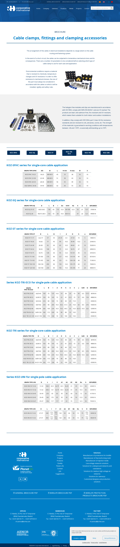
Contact (60, 469)
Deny (94, 538)
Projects (60, 458)
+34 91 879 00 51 (31, 519)
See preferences (110, 538)
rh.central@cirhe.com (22, 522)
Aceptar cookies (79, 538)
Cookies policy (86, 542)
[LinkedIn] (108, 1)
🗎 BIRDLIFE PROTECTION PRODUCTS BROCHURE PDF (95, 494)
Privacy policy (94, 542)
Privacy (65, 545)
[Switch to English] (104, 2)
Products (60, 461)
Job (60, 471)
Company (60, 455)
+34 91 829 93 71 (18, 519)
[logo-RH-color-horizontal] (19, 8)
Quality (59, 463)
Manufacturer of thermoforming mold (97, 458)
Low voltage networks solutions (97, 463)
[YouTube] (111, 1)
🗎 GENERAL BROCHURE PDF (25, 493)
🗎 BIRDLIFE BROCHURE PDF (60, 493)
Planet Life (60, 466)
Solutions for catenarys (97, 476)
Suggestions (60, 474)
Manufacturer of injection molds (97, 461)
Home (60, 453)
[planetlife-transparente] (23, 469)
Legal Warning (103, 542)
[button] (50, 8)
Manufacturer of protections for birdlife (97, 455)
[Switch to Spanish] (100, 2)
